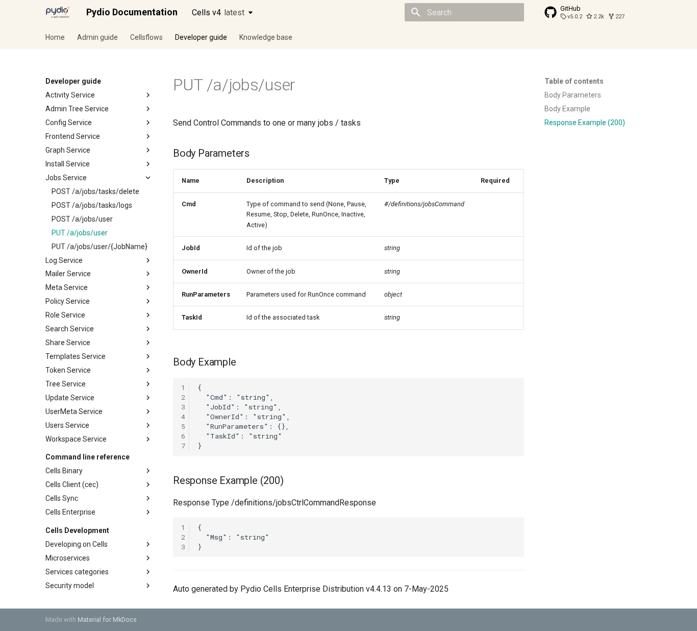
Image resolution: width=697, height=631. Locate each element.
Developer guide (201, 37)
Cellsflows (146, 37)
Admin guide (97, 37)
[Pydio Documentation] (57, 12)
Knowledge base (265, 37)
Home (55, 37)
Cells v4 (218, 12)
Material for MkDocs (107, 619)
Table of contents (574, 81)
